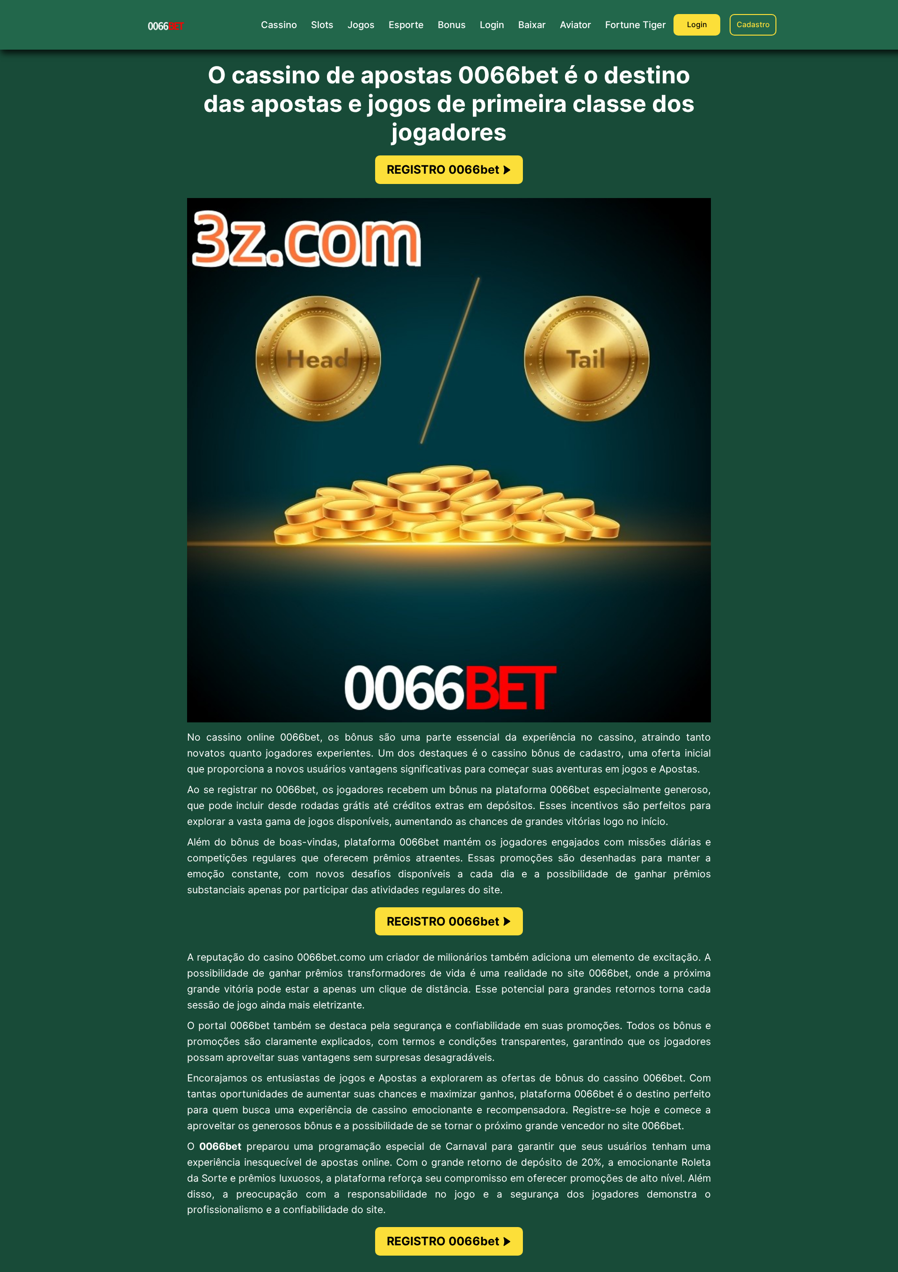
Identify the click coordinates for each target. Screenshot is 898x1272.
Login (697, 24)
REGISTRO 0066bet (443, 169)
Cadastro (753, 24)
